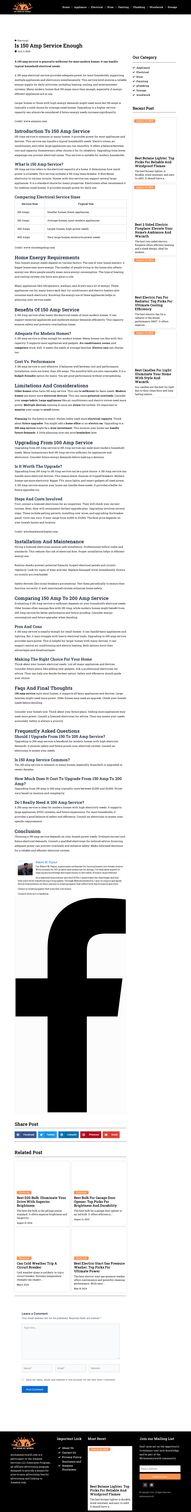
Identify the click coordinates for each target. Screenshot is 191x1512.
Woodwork (156, 7)
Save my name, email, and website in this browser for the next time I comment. (70, 1379)
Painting (123, 7)
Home (66, 7)
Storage (172, 7)
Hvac (110, 7)
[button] (26, 1134)
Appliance (80, 7)
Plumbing (139, 7)
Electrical (97, 7)
